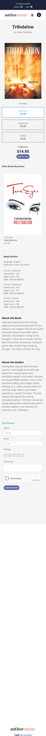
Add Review (8, 423)
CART (28, 7)
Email (6, 438)
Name (6, 428)
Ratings (7, 449)
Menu (39, 14)
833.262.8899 (24, 4)
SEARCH (17, 7)
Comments (9, 461)
